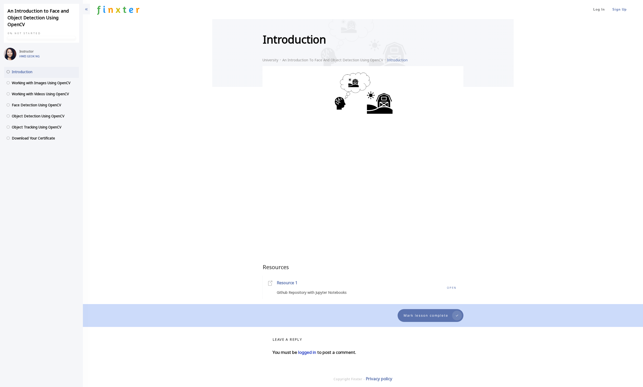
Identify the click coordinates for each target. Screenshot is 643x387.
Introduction (22, 71)
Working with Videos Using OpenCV (40, 93)
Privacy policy (379, 378)
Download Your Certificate (33, 138)
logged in (307, 352)
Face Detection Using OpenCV (36, 105)
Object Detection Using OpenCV (38, 116)
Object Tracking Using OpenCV (36, 127)
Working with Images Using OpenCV (41, 82)
